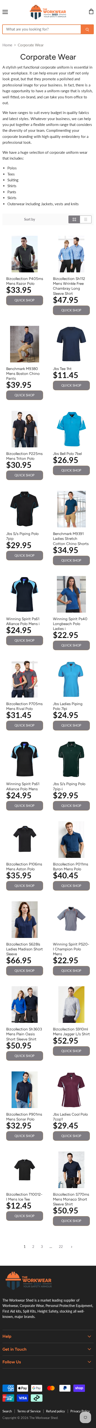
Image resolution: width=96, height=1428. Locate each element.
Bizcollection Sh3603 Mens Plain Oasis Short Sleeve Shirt (24, 1034)
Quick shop (24, 300)
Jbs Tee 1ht (62, 368)
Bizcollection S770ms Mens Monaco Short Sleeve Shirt (71, 1199)
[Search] (87, 29)
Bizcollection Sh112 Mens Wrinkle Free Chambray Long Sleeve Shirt (69, 286)
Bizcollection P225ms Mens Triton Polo (24, 456)
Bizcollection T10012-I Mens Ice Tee (24, 1197)
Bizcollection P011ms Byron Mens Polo (70, 866)
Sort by (29, 219)
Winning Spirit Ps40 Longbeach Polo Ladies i (70, 623)
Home (7, 45)
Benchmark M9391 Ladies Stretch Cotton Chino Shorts (71, 538)
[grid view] (74, 219)
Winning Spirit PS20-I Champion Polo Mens (71, 949)
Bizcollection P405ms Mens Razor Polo (24, 281)
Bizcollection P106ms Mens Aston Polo (24, 866)
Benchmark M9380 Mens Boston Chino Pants (23, 373)
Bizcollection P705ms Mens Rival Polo (24, 706)
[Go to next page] (71, 1246)
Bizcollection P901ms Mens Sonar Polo (24, 1116)
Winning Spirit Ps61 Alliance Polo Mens (22, 786)
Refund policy (55, 1411)
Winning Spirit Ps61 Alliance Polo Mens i (23, 621)
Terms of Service (29, 1411)
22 (61, 1246)
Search (7, 1411)
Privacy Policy (80, 1411)
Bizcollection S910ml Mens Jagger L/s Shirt (71, 1031)
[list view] (86, 219)
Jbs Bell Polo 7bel (67, 453)
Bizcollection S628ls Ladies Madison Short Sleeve (24, 949)
